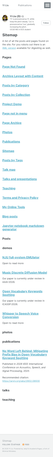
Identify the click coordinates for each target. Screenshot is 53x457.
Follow (46, 23)
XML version (9, 48)
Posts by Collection (16, 95)
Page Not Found (13, 66)
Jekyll (25, 449)
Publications (25, 5)
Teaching (8, 188)
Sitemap (8, 151)
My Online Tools (13, 207)
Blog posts (10, 216)
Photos (7, 132)
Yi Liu (5, 5)
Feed (26, 444)
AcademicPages (36, 449)
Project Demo (12, 104)
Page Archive (11, 123)
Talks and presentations (19, 179)
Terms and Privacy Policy (20, 197)
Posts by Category (15, 85)
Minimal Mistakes (9, 451)
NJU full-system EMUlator (20, 257)
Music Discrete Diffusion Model (24, 272)
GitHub (16, 444)
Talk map (8, 169)
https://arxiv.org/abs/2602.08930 (21, 380)
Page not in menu (14, 113)
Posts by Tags (12, 160)
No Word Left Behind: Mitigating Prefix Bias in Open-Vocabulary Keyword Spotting (25, 354)
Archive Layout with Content (22, 76)
